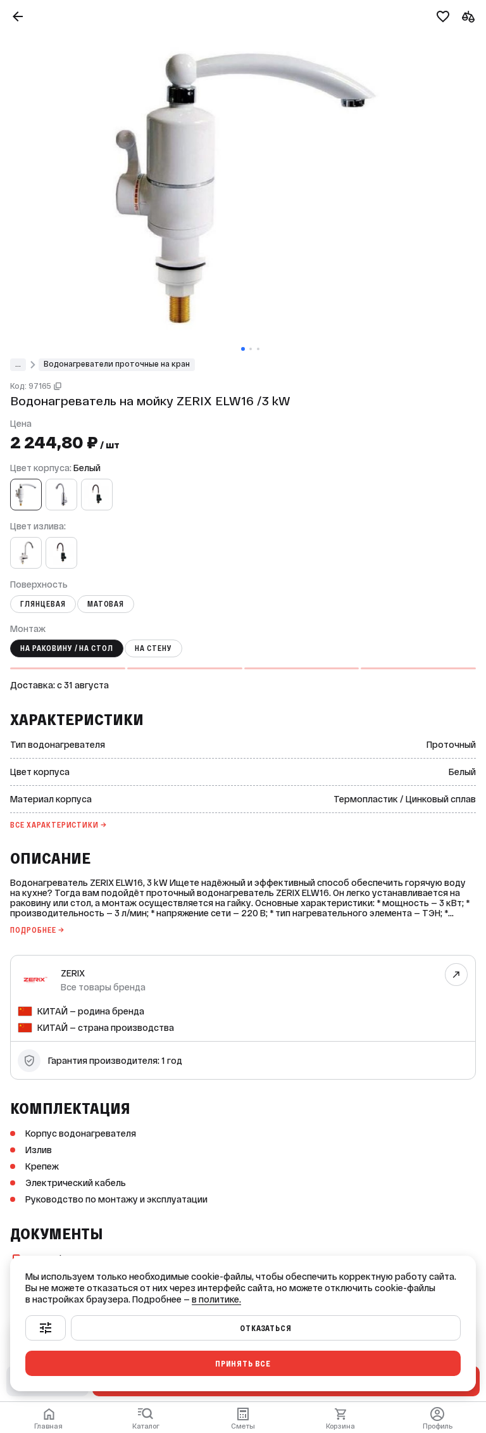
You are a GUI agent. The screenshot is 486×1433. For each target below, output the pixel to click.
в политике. (216, 1299)
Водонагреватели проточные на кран (117, 364)
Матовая (106, 604)
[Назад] (17, 16)
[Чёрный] (97, 494)
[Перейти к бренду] (456, 974)
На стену (153, 648)
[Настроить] (45, 1328)
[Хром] (61, 494)
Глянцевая (43, 604)
